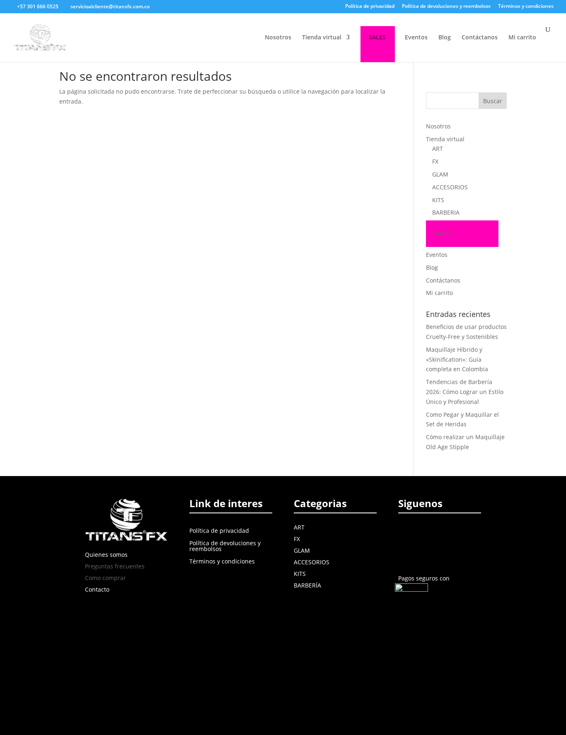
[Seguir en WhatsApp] (406, 551)
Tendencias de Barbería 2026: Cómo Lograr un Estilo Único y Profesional (464, 392)
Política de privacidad (369, 7)
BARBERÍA (307, 585)
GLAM (440, 174)
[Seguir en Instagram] (425, 532)
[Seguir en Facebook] (406, 532)
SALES (377, 37)
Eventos (416, 37)
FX (435, 161)
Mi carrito (522, 37)
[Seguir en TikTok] (461, 532)
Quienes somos (106, 555)
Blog (444, 37)
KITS (438, 200)
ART (437, 148)
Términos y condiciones (526, 7)
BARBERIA (446, 212)
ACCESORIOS (450, 187)
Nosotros (278, 37)
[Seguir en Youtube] (444, 532)
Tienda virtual (321, 37)
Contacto (97, 589)
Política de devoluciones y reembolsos (446, 7)
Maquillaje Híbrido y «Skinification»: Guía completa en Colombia (457, 359)
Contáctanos (480, 37)
